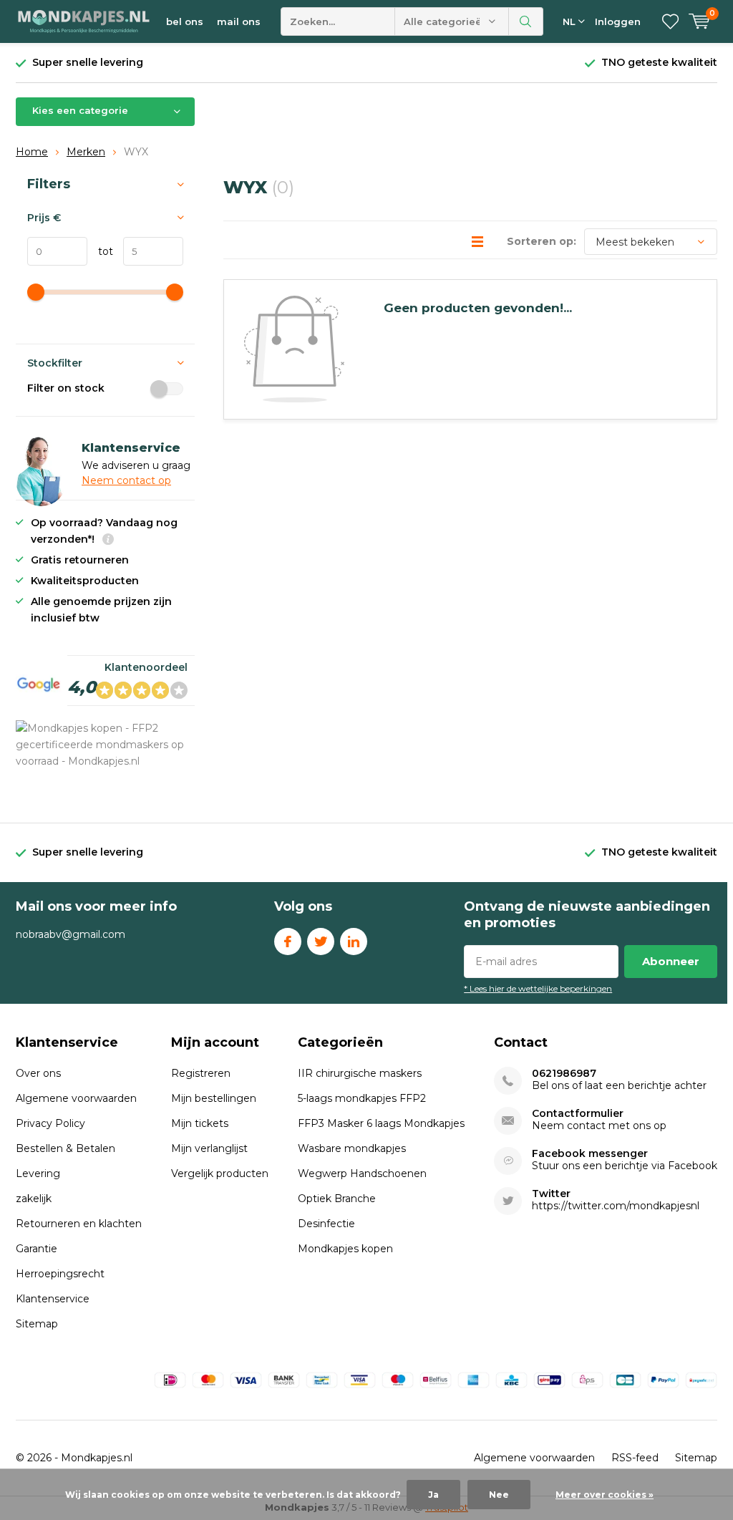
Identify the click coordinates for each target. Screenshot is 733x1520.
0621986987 (564, 1074)
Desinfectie (326, 1223)
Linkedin (353, 941)
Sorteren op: (541, 241)
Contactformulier (577, 1114)
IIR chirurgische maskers (360, 1073)
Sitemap (37, 1323)
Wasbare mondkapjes (352, 1148)
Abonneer (670, 961)
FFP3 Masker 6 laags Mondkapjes (381, 1123)
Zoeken (526, 21)
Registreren (200, 1073)
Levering (38, 1173)
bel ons (184, 21)
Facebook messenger (590, 1154)
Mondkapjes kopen (345, 1248)
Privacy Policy (50, 1123)
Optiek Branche (337, 1198)
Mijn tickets (199, 1123)
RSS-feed (635, 1457)
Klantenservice (52, 1298)
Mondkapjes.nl (96, 1457)
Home (32, 151)
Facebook (287, 941)
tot (100, 251)
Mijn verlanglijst (209, 1148)
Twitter (320, 941)
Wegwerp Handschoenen (362, 1173)
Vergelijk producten (219, 1173)
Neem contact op (126, 480)
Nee (499, 1494)
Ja (433, 1494)
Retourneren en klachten (79, 1223)
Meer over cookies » (604, 1494)
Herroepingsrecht (60, 1273)
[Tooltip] (108, 541)
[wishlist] (670, 21)
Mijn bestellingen (213, 1098)
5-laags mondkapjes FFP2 (362, 1098)
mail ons (239, 21)
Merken (86, 151)
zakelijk (34, 1198)
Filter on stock (66, 388)
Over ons (38, 1073)
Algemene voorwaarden (76, 1098)
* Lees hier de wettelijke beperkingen (538, 988)
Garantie (36, 1248)
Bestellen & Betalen (65, 1148)
